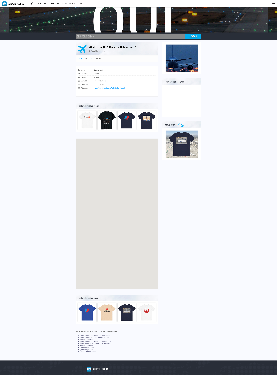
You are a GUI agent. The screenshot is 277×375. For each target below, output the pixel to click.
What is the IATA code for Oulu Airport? (95, 343)
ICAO (92, 58)
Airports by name (68, 3)
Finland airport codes (88, 351)
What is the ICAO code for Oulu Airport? (95, 337)
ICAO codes (54, 3)
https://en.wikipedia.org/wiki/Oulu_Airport (109, 88)
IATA (80, 58)
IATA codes (41, 3)
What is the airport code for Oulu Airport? (95, 336)
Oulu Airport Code (87, 347)
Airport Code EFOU (87, 339)
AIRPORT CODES (16, 3)
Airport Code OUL (87, 345)
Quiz (81, 3)
